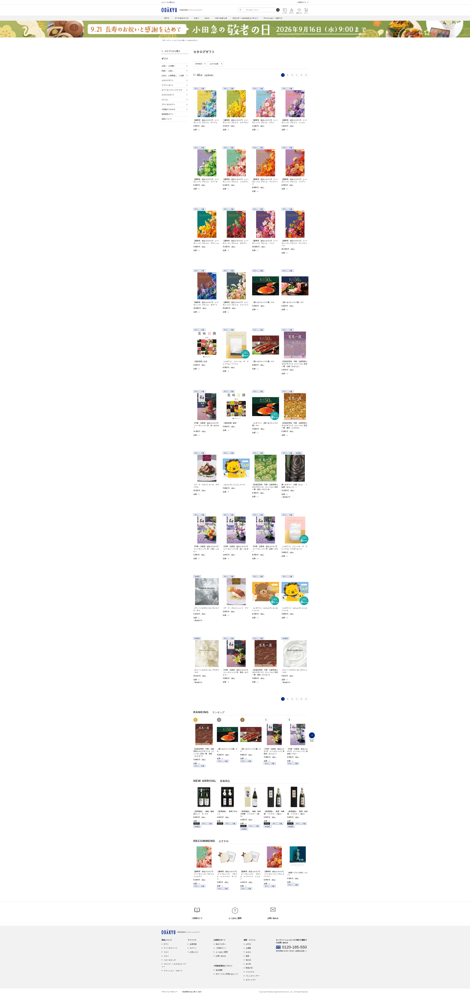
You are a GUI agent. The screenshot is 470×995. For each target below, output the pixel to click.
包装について (167, 119)
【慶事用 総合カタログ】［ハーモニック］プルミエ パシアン (275, 873)
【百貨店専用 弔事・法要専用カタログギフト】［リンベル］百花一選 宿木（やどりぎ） (265, 487)
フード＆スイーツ (181, 18)
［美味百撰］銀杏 (229, 423)
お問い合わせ (221, 956)
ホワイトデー (251, 980)
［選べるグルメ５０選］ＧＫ (263, 302)
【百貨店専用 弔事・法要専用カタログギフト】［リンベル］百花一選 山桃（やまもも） (294, 363)
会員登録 (193, 944)
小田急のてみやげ (168, 109)
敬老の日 (249, 968)
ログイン (193, 948)
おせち (248, 952)
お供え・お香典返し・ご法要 (173, 76)
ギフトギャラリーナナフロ (172, 90)
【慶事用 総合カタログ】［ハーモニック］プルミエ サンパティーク (294, 243)
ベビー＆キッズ (221, 18)
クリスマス (250, 972)
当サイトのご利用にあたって (227, 974)
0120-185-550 (294, 947)
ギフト (166, 18)
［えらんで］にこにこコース (234, 485)
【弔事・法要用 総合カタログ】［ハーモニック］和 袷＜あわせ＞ (206, 425)
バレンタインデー (252, 976)
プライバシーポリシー (169, 992)
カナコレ (165, 100)
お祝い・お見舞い (168, 66)
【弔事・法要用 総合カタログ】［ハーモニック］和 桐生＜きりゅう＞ (235, 672)
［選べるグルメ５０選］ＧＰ (263, 361)
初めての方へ (221, 944)
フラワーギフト (168, 85)
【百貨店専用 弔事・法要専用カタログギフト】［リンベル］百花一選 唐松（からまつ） (265, 672)
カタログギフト (168, 80)
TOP (163, 40)
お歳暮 (248, 948)
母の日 (248, 960)
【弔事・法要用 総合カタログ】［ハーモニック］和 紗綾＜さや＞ (265, 548)
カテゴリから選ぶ (179, 40)
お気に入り (194, 952)
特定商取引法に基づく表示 (191, 992)
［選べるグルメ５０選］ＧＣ (293, 302)
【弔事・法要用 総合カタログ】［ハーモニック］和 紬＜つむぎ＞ (235, 548)
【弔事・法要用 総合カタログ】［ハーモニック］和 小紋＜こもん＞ (206, 548)
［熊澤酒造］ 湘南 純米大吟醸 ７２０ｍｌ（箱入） (250, 813)
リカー (196, 18)
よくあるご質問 (222, 952)
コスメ (207, 18)
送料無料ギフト (168, 114)
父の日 (248, 964)
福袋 (247, 956)
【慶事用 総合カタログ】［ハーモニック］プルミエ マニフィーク (265, 181)
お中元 (248, 944)
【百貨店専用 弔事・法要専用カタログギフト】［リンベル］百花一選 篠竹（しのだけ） (294, 425)
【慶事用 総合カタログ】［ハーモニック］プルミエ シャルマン (204, 873)
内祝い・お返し (168, 71)
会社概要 (219, 970)
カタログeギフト (168, 95)
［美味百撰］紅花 (200, 361)
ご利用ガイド (301, 2)
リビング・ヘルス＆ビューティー (245, 18)
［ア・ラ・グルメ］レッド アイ (235, 608)
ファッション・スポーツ (272, 18)
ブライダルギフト (168, 104)
